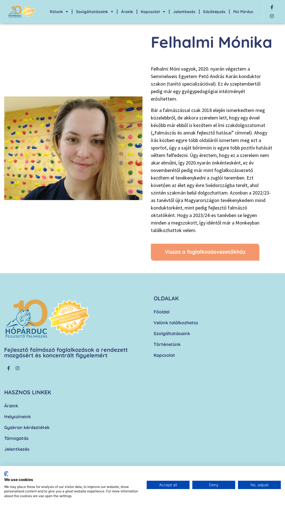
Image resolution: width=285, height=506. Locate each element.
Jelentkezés (184, 11)
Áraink (127, 11)
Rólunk (56, 11)
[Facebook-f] (271, 7)
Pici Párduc (243, 11)
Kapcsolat (150, 11)
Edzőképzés (214, 11)
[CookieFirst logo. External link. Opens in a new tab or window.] (6, 473)
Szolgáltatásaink (92, 11)
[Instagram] (271, 16)
